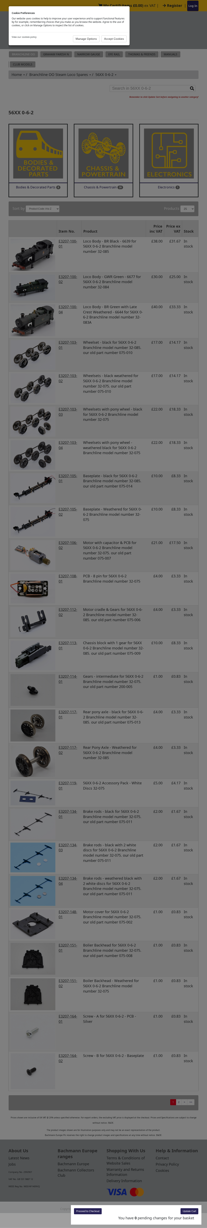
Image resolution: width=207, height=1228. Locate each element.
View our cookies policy (24, 36)
